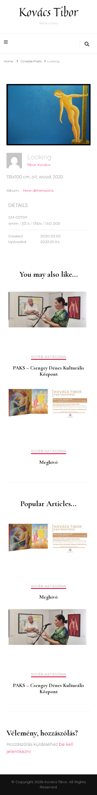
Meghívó (48, 462)
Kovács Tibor (48, 12)
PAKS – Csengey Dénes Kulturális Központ (48, 371)
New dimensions (38, 190)
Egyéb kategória (48, 357)
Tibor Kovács (38, 164)
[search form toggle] (87, 44)
